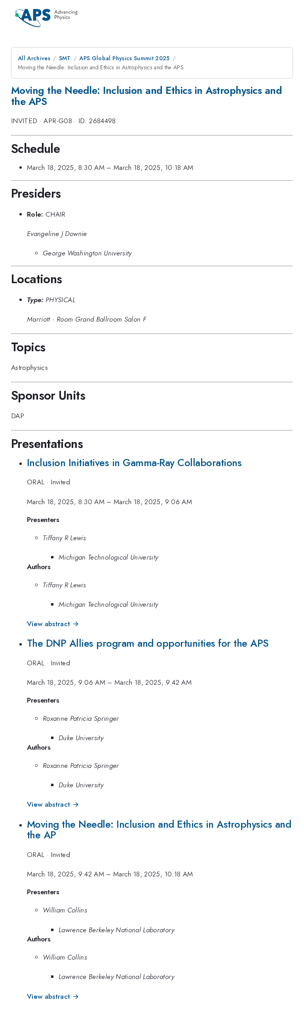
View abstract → (53, 623)
